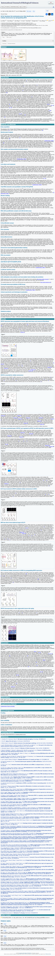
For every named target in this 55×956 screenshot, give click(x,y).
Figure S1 (23, 332)
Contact (24, 6)
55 (18, 675)
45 (40, 652)
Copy (3, 37)
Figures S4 (21, 532)
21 (19, 113)
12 (47, 104)
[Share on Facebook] (47, 14)
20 (50, 110)
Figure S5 (22, 432)
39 (34, 651)
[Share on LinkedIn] (52, 14)
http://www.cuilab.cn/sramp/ (42, 279)
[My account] (53, 7)
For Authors (7, 6)
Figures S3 (33, 369)
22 (20, 113)
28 (9, 138)
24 (4, 117)
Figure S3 (50, 367)
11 (9, 104)
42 (38, 652)
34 (5, 444)
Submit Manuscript (14, 6)
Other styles (9, 37)
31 (43, 178)
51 (37, 665)
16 (53, 105)
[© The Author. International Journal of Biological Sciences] (13, 55)
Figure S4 (3, 415)
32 (45, 178)
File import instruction (11, 43)
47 (27, 655)
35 (7, 444)
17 (49, 110)
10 (17, 99)
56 (5, 681)
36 (26, 527)
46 (9, 655)
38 (26, 573)
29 (3, 142)
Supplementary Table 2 (21, 158)
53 (40, 671)
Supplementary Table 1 (49, 140)
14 (48, 104)
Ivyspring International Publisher (25, 953)
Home (2, 6)
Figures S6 (51, 446)
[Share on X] (49, 14)
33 (1, 325)
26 (42, 130)
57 (16, 683)
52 (28, 666)
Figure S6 (47, 445)
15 (51, 105)
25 (8, 130)
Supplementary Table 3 (37, 184)
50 (44, 660)
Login (20, 6)
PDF (47, 10)
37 (27, 527)
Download (4, 43)
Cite (34, 11)
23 (25, 114)
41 (35, 651)
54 (42, 671)
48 (43, 660)
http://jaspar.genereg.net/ (46, 282)
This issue (29, 11)
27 (19, 137)
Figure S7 (6, 483)
